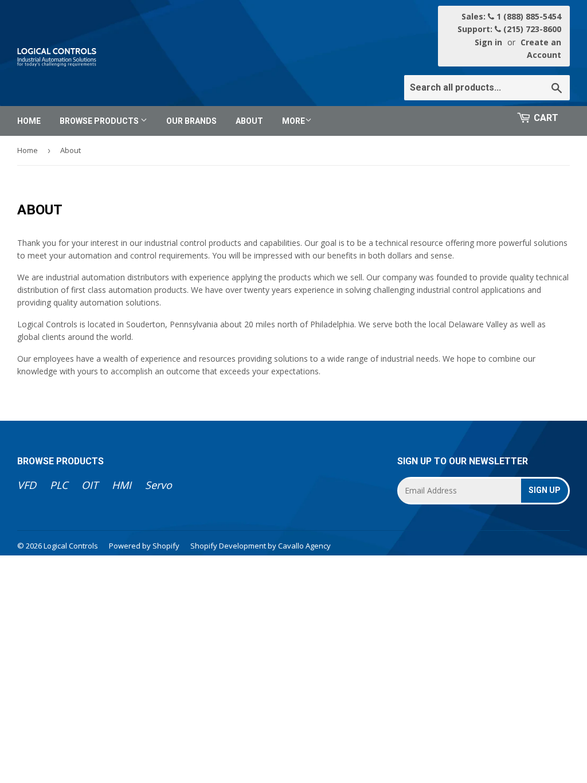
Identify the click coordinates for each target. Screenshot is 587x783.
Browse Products (100, 121)
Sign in (488, 42)
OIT (89, 485)
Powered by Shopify (144, 546)
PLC (59, 485)
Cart (546, 117)
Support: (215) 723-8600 (509, 29)
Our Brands (191, 121)
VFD (26, 485)
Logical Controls (71, 546)
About (249, 121)
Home (29, 121)
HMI (121, 485)
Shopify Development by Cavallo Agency (260, 546)
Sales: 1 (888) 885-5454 (511, 16)
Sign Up (545, 490)
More (293, 121)
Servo (158, 485)
